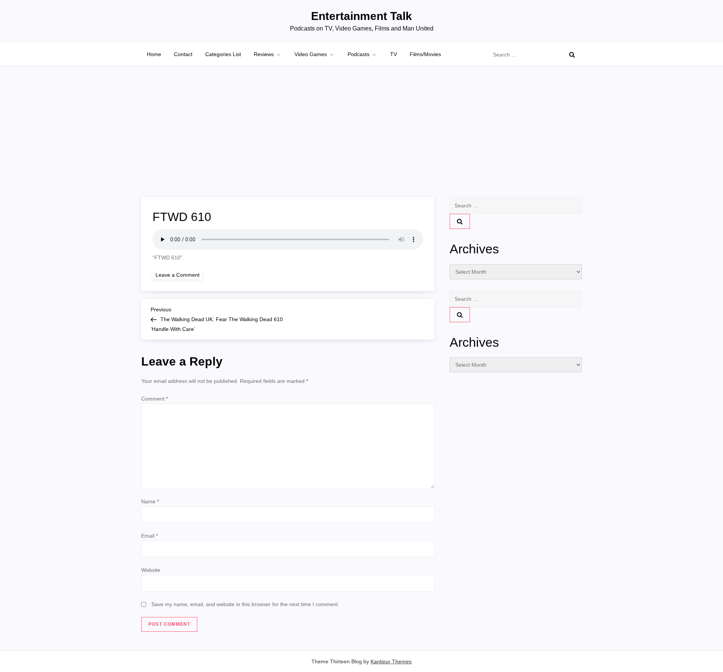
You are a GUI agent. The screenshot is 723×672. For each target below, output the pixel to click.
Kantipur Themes (391, 661)
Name (150, 501)
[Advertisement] (361, 141)
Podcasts (358, 54)
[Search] (572, 54)
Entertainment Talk (361, 16)
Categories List (223, 54)
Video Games (310, 54)
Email (149, 536)
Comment (154, 399)
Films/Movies (425, 54)
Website (150, 570)
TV (393, 54)
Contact (183, 54)
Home (154, 54)
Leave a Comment (179, 274)
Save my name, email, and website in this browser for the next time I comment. (245, 604)
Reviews (264, 54)
